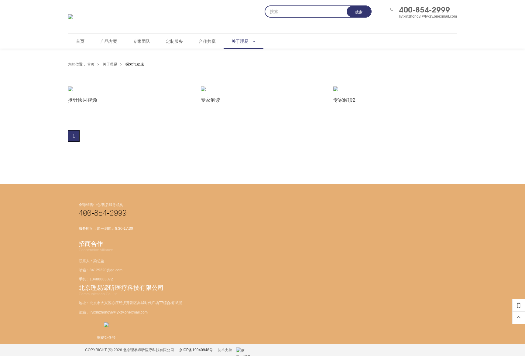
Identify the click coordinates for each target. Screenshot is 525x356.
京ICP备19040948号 (196, 350)
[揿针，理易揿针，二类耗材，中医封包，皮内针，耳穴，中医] (243, 351)
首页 (90, 64)
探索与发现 (134, 64)
